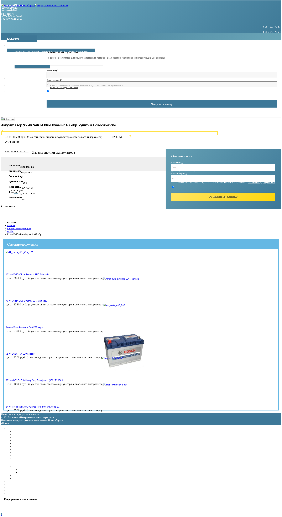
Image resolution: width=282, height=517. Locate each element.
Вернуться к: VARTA (16, 151)
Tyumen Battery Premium (27, 51)
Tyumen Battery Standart (25, 434)
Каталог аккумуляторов (19, 228)
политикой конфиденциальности (64, 88)
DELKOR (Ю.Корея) (50, 54)
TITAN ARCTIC (22, 57)
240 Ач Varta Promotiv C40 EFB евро (24, 327)
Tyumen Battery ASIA (23, 437)
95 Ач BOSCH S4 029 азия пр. (20, 353)
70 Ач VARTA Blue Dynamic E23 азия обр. (26, 300)
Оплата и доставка (21, 78)
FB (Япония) (20, 63)
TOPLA (18, 60)
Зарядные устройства (23, 45)
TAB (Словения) (20, 451)
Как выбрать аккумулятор (27, 91)
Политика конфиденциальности (20, 414)
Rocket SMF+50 (75, 60)
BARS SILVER (73, 54)
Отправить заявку (161, 104)
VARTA (10, 231)
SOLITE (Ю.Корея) (22, 454)
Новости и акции (20, 71)
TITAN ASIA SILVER (85, 63)
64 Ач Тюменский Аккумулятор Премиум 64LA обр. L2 (33, 406)
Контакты (14, 85)
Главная (11, 225)
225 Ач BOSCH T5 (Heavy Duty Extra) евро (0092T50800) (34, 380)
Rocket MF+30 (48, 60)
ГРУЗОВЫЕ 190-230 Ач (61, 63)
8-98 (265, 26)
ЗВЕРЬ (18, 54)
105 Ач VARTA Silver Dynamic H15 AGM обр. (27, 274)
